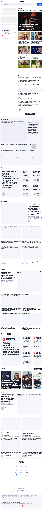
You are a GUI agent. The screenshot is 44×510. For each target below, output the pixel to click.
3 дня (13, 333)
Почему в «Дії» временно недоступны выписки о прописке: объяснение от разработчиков (33, 129)
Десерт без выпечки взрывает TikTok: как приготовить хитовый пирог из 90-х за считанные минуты (27, 380)
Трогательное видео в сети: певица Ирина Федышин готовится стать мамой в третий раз (36, 70)
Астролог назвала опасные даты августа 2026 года (11, 453)
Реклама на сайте (9, 486)
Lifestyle (26, 10)
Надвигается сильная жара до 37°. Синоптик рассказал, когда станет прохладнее (37, 343)
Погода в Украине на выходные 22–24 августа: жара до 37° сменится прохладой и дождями (11, 380)
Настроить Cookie (26, 486)
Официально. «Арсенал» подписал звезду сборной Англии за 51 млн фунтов (8, 275)
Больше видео (37, 369)
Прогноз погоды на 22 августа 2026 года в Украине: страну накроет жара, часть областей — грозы (37, 380)
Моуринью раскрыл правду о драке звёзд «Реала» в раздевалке (9, 327)
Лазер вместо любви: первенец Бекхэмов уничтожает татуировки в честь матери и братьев (36, 43)
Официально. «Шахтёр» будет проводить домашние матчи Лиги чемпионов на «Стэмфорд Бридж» (11, 309)
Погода (34, 10)
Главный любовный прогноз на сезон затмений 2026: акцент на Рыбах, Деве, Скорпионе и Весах (26, 187)
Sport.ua (15, 486)
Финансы (21, 472)
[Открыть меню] (2, 1)
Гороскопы (16, 472)
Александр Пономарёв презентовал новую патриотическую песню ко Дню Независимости (36, 57)
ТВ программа (7, 30)
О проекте (20, 486)
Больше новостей (21, 162)
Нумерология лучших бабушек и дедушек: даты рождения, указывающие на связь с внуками (10, 179)
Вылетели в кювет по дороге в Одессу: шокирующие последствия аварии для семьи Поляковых (24, 57)
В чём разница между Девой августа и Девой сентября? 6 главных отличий (37, 173)
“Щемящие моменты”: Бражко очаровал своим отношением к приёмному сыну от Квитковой (32, 328)
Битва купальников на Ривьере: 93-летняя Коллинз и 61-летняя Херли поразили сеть (23, 43)
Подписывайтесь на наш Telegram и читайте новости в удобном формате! (30, 91)
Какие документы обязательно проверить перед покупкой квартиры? (10, 431)
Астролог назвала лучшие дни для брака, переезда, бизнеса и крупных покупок (32, 453)
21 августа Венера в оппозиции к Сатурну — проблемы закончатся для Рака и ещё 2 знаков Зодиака (37, 187)
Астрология (40, 10)
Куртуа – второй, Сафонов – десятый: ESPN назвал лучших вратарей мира (11, 348)
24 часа (9, 333)
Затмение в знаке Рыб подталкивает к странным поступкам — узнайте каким (26, 173)
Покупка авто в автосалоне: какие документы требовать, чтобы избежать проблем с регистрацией (32, 432)
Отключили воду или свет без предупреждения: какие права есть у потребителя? (8, 398)
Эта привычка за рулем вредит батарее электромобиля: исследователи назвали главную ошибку (26, 344)
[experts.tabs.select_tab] (39, 168)
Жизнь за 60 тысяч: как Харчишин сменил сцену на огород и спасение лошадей (23, 69)
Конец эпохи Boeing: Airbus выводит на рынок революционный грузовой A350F (16, 144)
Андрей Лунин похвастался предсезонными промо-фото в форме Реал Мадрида (31, 309)
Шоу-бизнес (21, 10)
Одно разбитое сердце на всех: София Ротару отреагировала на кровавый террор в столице (35, 210)
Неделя (17, 333)
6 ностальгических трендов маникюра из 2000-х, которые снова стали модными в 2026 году (18, 157)
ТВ (21, 476)
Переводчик (16, 476)
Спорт (31, 10)
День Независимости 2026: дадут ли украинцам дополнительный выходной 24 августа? (17, 150)
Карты (27, 472)
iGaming (26, 476)
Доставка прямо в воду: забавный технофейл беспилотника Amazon (13, 154)
